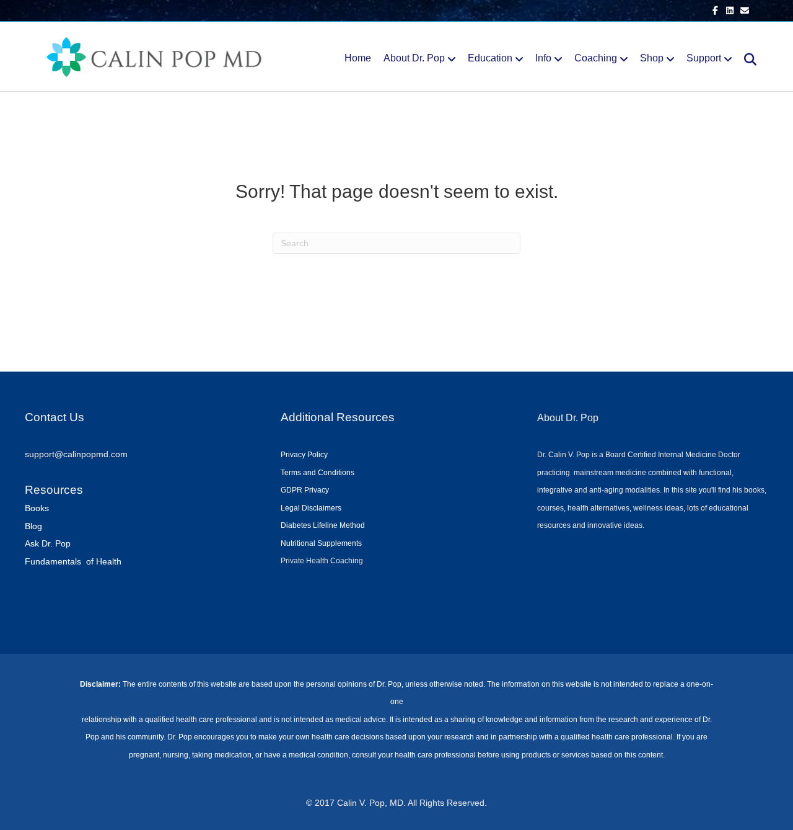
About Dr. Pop (414, 58)
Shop (652, 58)
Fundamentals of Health (73, 561)
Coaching (595, 58)
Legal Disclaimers (311, 508)
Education (490, 58)
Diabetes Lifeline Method (323, 525)
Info (543, 58)
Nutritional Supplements (321, 543)
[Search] (745, 59)
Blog (33, 526)
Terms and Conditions (317, 472)
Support (703, 58)
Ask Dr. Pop (48, 543)
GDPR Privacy (305, 490)
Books (37, 508)
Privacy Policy (304, 454)
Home (357, 58)
